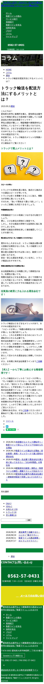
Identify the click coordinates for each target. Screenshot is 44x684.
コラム (9, 33)
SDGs (9, 506)
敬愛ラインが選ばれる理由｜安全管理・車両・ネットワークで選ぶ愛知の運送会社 (24, 453)
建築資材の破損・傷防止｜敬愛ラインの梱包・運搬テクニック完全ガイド (24, 469)
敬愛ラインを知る (14, 24)
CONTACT (9, 51)
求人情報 (11, 515)
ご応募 (25, 410)
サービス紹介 (12, 18)
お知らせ (11, 509)
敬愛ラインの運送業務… (29, 537)
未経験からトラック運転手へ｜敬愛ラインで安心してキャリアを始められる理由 (24, 444)
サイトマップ (12, 36)
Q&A (8, 503)
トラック (11, 512)
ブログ (9, 30)
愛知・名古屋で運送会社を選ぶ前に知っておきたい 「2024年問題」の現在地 (24, 462)
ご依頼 (39, 361)
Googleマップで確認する (13, 655)
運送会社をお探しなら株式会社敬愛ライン (19, 669)
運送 (8, 75)
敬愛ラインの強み (14, 16)
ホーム (9, 13)
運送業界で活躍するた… (29, 532)
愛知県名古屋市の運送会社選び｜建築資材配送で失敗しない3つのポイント (24, 476)
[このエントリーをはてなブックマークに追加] (7, 426)
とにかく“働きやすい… (29, 534)
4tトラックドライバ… (28, 540)
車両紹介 (10, 21)
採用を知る (11, 27)
